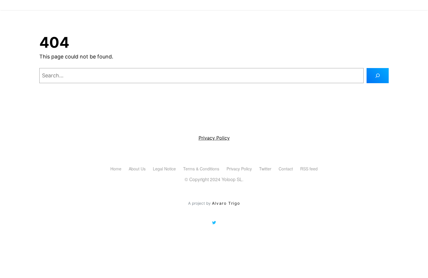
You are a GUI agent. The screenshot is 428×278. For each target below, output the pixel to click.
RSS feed (309, 169)
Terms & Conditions (201, 169)
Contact (286, 169)
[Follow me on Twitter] (214, 222)
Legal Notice (164, 169)
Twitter (265, 169)
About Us (137, 169)
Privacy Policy (214, 138)
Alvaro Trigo (226, 203)
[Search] (378, 75)
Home (115, 169)
